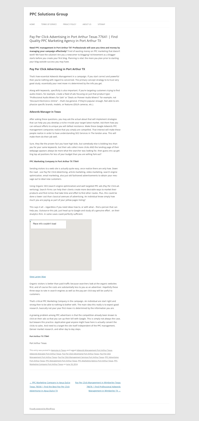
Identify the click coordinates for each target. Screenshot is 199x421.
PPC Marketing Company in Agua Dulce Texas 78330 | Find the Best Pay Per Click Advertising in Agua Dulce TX (50, 386)
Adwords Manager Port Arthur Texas (45, 353)
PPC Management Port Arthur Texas (61, 360)
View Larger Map (38, 276)
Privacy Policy (69, 24)
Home (32, 24)
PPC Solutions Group (49, 14)
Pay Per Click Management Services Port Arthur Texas (81, 357)
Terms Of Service (49, 24)
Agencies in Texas (58, 350)
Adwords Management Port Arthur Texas (94, 350)
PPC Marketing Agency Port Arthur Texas (95, 360)
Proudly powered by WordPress (42, 408)
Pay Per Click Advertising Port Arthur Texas (80, 353)
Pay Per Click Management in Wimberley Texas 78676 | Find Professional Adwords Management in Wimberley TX (98, 386)
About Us (87, 24)
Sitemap (101, 24)
